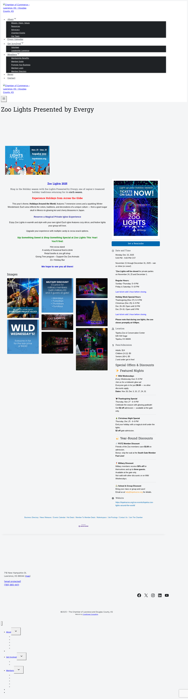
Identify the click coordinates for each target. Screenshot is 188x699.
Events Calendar (59, 517)
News (10, 74)
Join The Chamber (136, 517)
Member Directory (18, 71)
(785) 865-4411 (11, 584)
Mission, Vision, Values (20, 23)
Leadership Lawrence (20, 50)
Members (10, 670)
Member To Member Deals (85, 517)
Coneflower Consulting (90, 614)
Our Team (15, 36)
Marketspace (101, 517)
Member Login (17, 68)
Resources (15, 26)
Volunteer (15, 47)
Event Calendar (15, 39)
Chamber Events (18, 33)
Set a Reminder (136, 243)
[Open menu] (4, 99)
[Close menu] (1, 623)
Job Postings (113, 517)
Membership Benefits (20, 58)
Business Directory (31, 517)
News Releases (46, 517)
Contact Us (123, 517)
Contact (11, 78)
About (8, 632)
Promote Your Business (20, 65)
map (28, 576)
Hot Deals (70, 517)
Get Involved (11, 657)
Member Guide (17, 61)
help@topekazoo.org (134, 492)
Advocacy (15, 29)
